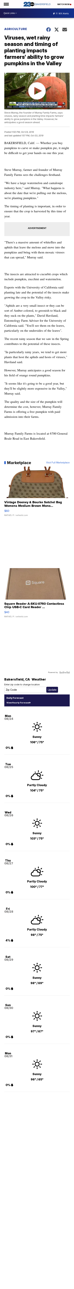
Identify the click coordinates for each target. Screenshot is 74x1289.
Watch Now (63, 4)
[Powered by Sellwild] (64, 672)
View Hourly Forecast (18, 702)
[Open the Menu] (6, 4)
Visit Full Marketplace (58, 462)
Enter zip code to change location (22, 684)
